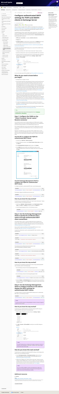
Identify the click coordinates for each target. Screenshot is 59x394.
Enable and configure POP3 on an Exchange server (23, 28)
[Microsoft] (1, 7)
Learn (15, 12)
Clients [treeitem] (3, 34)
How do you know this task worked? (52, 28)
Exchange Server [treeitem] (4, 15)
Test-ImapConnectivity (26, 357)
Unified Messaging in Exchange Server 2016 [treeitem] (5, 72)
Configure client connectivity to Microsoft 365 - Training (23, 378)
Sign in (57, 7)
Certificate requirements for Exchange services (22, 225)
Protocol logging (36, 363)
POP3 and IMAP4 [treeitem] (5, 42)
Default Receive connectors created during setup (31, 44)
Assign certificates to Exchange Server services (27, 228)
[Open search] (55, 7)
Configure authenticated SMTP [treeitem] (6, 49)
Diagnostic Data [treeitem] (4, 68)
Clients (24, 12)
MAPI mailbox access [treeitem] (5, 37)
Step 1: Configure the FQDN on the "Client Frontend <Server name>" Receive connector (53, 17)
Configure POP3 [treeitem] (5, 43)
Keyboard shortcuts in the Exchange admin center (28, 107)
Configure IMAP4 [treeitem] (5, 45)
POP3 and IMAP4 (28, 12)
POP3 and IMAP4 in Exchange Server (37, 73)
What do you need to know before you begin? (53, 15)
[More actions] (43, 12)
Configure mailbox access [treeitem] (6, 46)
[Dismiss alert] (57, 1)
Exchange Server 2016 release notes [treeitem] (6, 24)
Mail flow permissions (21, 104)
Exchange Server (19, 12)
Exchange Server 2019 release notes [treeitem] (6, 22)
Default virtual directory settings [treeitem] (5, 53)
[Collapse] (10, 12)
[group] (29, 190)
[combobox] (6, 13)
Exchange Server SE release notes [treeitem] (6, 19)
